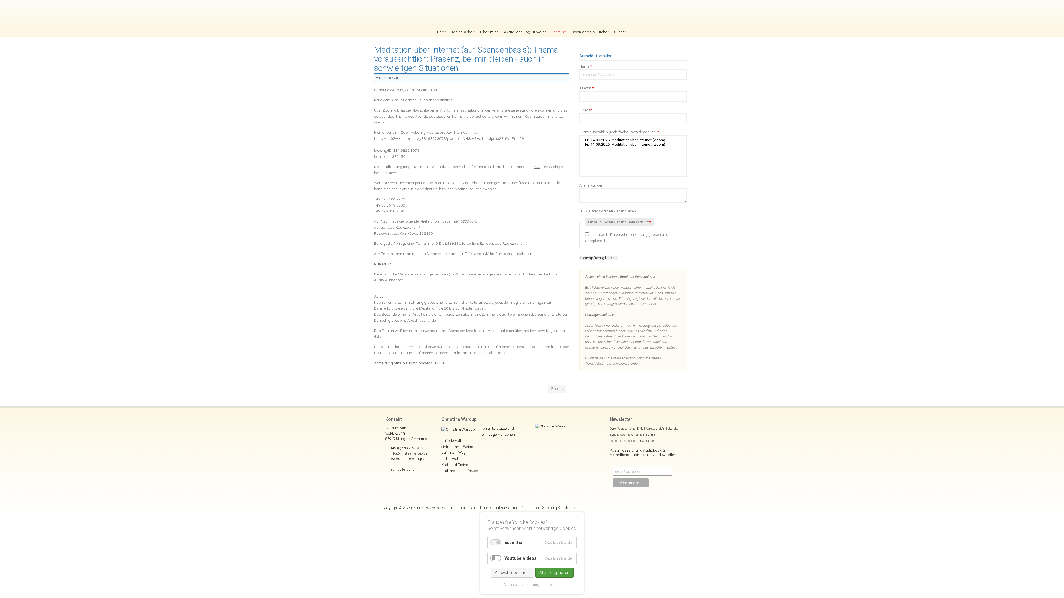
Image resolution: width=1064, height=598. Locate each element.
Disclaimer (530, 508)
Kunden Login (570, 508)
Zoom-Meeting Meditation (422, 132)
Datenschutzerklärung (623, 440)
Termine (559, 32)
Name (585, 66)
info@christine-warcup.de (408, 453)
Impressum (467, 508)
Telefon (586, 88)
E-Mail (585, 110)
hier (537, 166)
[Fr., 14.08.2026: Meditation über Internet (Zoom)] (633, 140)
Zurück (557, 388)
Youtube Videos (520, 558)
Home (442, 32)
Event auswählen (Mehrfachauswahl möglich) (619, 132)
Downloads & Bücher (590, 32)
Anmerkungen (591, 185)
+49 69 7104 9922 (389, 199)
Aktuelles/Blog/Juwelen (525, 32)
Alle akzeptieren (554, 572)
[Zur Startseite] (532, 14)
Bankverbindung (402, 469)
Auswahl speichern (512, 572)
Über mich (489, 32)
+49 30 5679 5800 (389, 205)
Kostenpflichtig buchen (598, 258)
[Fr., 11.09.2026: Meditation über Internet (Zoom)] (633, 144)
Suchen (620, 32)
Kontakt (448, 508)
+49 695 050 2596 (389, 211)
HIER (583, 211)
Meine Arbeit (463, 32)
